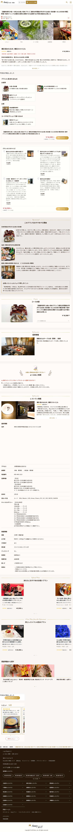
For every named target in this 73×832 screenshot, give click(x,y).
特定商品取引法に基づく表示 (10, 764)
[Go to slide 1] (35, 359)
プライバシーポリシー (41, 760)
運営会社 (18, 760)
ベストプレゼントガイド (24, 812)
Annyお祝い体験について (9, 760)
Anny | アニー (14, 812)
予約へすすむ (61, 138)
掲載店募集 (5, 819)
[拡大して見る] (5, 88)
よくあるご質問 (6, 754)
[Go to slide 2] (35, 686)
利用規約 (33, 760)
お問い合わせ (15, 754)
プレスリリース (25, 760)
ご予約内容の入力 (12, 698)
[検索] (66, 2)
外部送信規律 (52, 760)
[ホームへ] (7, 2)
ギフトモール (6, 812)
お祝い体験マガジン (36, 812)
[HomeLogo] (36, 826)
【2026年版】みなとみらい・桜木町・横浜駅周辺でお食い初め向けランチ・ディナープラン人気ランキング (27, 680)
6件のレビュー (12, 739)
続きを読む (34, 68)
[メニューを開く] (70, 2)
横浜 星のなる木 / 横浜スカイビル (47, 402)
